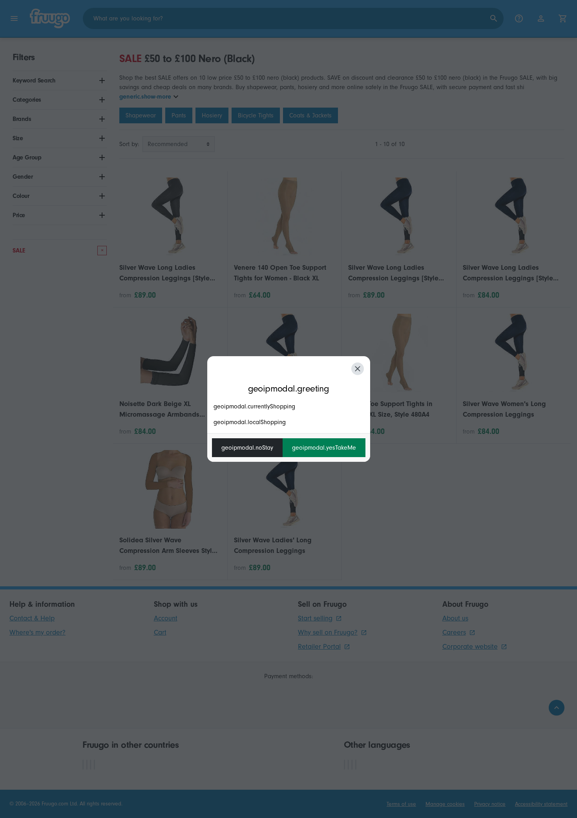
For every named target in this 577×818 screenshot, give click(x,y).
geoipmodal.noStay (247, 447)
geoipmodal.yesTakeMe (324, 447)
